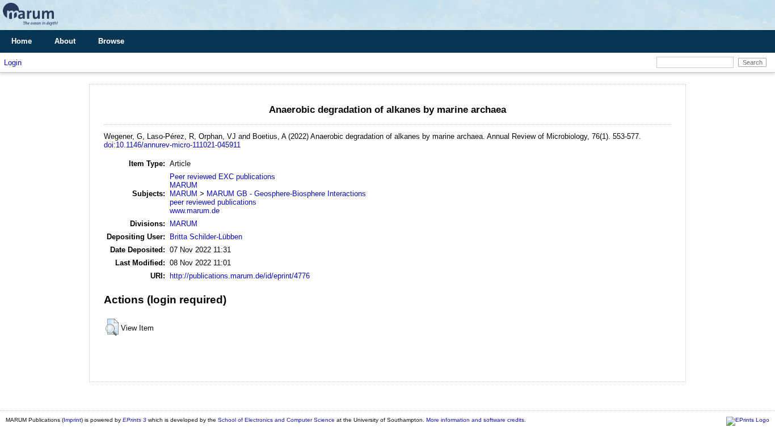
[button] (112, 327)
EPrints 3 (134, 420)
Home (21, 41)
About (64, 41)
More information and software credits (475, 420)
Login (13, 62)
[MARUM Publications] (30, 26)
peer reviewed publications (213, 202)
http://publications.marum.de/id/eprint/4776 (240, 276)
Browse (111, 41)
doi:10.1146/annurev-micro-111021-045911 (172, 145)
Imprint (72, 420)
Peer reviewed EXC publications (222, 176)
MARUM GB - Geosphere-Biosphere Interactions (286, 193)
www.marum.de (195, 210)
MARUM (183, 185)
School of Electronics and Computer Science (276, 420)
